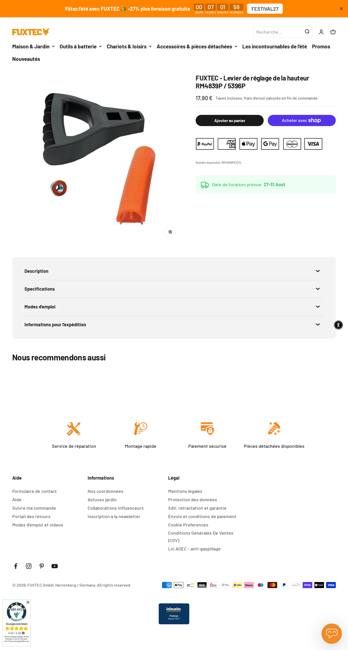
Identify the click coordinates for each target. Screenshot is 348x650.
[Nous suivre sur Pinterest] (41, 566)
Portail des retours (31, 516)
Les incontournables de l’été (274, 46)
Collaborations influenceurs (116, 508)
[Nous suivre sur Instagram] (28, 566)
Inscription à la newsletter (114, 516)
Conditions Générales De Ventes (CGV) (200, 536)
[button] (338, 325)
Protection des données (192, 499)
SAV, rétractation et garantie (197, 508)
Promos (321, 46)
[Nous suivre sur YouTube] (54, 566)
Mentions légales (185, 491)
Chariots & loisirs (126, 46)
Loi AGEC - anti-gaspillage (194, 548)
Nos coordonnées (105, 491)
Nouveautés (26, 59)
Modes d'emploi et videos (37, 524)
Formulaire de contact (34, 491)
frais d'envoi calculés (263, 98)
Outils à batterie (78, 46)
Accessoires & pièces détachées (194, 46)
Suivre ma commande (34, 508)
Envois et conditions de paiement (202, 516)
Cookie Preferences (188, 524)
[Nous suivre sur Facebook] (15, 566)
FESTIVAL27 (264, 9)
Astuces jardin (102, 499)
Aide (16, 499)
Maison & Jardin (30, 46)
